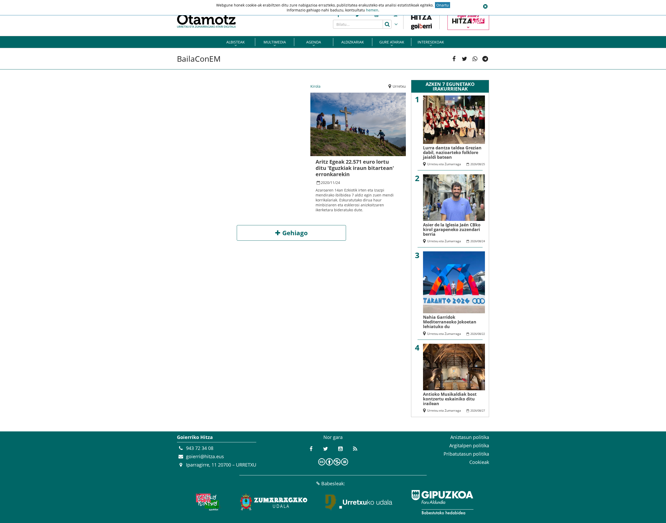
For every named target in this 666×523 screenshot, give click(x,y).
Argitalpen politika (469, 445)
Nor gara (333, 437)
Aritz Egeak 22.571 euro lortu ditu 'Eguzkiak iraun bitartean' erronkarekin (355, 168)
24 (338, 182)
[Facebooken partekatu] (454, 59)
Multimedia (275, 42)
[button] (485, 6)
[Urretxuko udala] (359, 502)
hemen (372, 10)
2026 (473, 164)
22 (483, 334)
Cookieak (479, 462)
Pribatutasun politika (466, 454)
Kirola (315, 86)
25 (483, 164)
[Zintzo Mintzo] (207, 502)
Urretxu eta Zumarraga (444, 164)
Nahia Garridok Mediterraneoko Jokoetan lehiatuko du (449, 321)
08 (479, 164)
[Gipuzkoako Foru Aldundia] (442, 502)
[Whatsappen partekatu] (475, 59)
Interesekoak (431, 42)
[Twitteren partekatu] (464, 59)
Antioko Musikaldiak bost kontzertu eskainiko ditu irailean (450, 398)
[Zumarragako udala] (274, 502)
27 (483, 410)
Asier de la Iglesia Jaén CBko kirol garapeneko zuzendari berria (452, 229)
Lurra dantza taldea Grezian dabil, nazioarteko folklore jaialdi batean (452, 152)
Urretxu (399, 86)
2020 (325, 182)
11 (332, 182)
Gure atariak (391, 42)
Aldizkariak (352, 42)
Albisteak (235, 42)
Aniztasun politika (469, 437)
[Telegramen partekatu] (485, 59)
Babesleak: (333, 483)
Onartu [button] (442, 5)
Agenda (313, 42)
